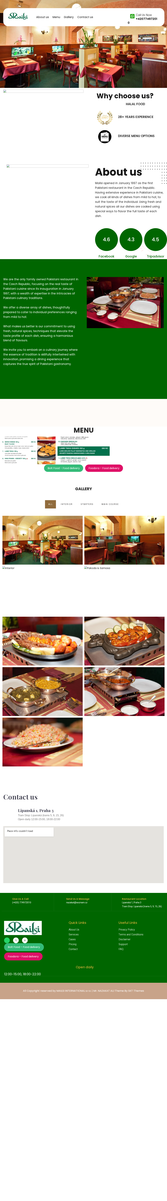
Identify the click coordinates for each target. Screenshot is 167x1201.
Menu (56, 17)
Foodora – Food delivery (104, 468)
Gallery (69, 17)
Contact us (85, 17)
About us (42, 17)
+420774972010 (142, 21)
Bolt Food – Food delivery (64, 468)
